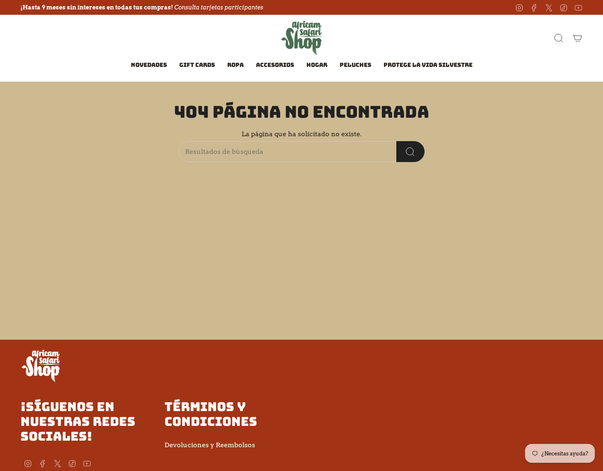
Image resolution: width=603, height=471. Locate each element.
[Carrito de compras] (577, 38)
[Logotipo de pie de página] (41, 365)
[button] (235, 65)
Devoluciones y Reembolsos (209, 445)
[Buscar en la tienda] (410, 151)
